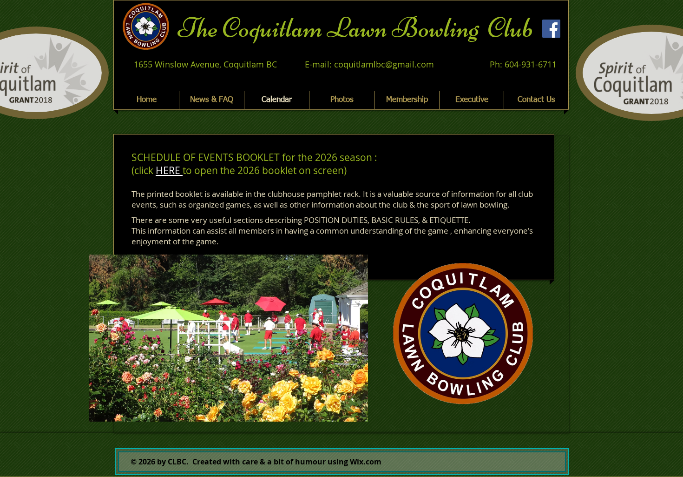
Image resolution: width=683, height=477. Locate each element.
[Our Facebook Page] (551, 29)
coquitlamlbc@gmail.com (384, 64)
